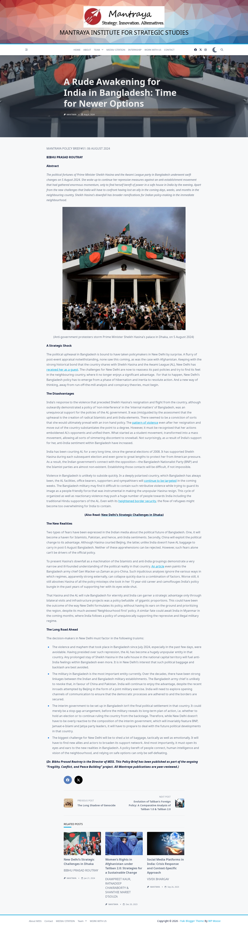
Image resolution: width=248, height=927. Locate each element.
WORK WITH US (153, 49)
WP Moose (214, 921)
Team (81, 921)
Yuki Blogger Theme (192, 921)
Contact (48, 921)
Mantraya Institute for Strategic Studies (124, 32)
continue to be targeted (160, 481)
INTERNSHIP (135, 49)
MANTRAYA (71, 114)
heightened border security (137, 501)
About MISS (35, 921)
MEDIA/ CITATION (115, 49)
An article (157, 566)
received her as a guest (62, 370)
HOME (77, 49)
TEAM (97, 49)
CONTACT (169, 49)
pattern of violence (145, 423)
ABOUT (87, 49)
